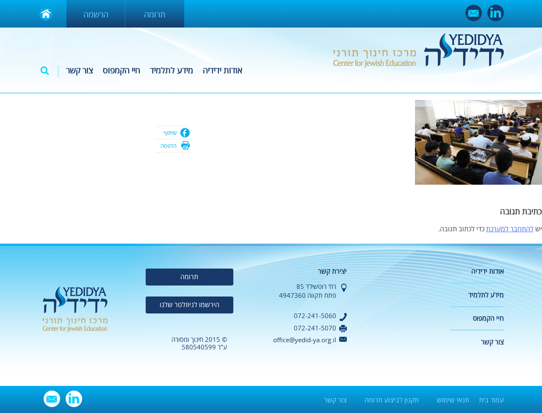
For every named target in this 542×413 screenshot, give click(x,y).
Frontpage (46, 13)
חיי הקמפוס (121, 70)
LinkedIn (495, 13)
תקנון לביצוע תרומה (392, 400)
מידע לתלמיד (171, 70)
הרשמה (95, 14)
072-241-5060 (315, 316)
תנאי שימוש (453, 400)
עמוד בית (491, 400)
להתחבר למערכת (510, 229)
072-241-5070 (315, 328)
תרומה (155, 14)
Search (45, 71)
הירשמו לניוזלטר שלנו (189, 305)
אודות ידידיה (222, 70)
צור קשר (79, 70)
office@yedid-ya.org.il (304, 340)
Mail (473, 13)
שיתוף (170, 133)
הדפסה (168, 146)
